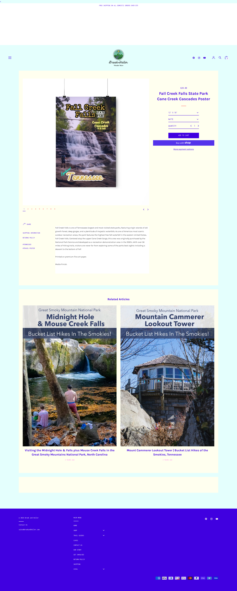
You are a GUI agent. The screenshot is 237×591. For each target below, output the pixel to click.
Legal (76, 569)
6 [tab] (43, 209)
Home (75, 525)
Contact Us (78, 545)
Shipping (77, 564)
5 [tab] (39, 209)
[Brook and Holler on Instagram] (199, 57)
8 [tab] (50, 209)
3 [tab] (31, 209)
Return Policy (79, 559)
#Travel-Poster (29, 248)
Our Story (77, 550)
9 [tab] (54, 209)
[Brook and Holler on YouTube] (204, 57)
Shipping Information (31, 233)
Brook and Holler (32, 518)
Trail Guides (79, 535)
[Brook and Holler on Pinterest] (193, 57)
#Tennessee (27, 244)
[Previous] (143, 209)
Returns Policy (29, 238)
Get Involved (79, 555)
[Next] (148, 209)
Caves (76, 540)
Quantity (172, 126)
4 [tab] (35, 209)
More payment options (183, 149)
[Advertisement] (118, 25)
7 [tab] (47, 209)
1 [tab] (24, 209)
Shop (75, 530)
